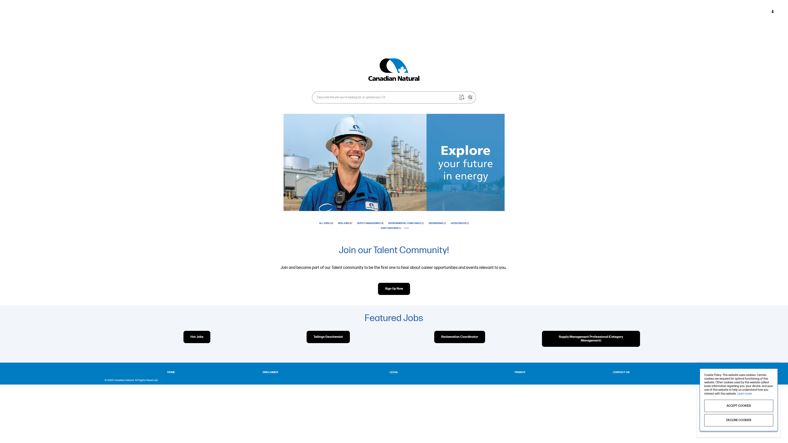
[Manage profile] (773, 11)
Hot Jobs (196, 337)
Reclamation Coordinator (459, 337)
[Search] (470, 97)
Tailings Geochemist (328, 337)
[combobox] (385, 97)
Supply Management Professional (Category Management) (591, 339)
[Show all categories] (406, 228)
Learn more (744, 393)
